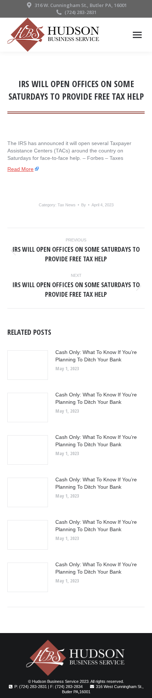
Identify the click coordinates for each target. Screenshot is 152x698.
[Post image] (27, 365)
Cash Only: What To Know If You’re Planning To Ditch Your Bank (96, 355)
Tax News (67, 205)
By (83, 205)
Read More (20, 169)
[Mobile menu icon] (137, 35)
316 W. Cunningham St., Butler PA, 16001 (81, 5)
